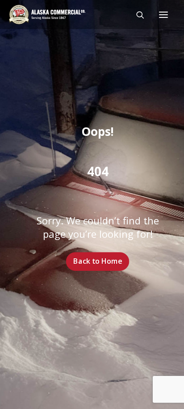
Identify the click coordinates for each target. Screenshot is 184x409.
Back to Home (98, 261)
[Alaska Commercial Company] (47, 14)
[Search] (136, 15)
